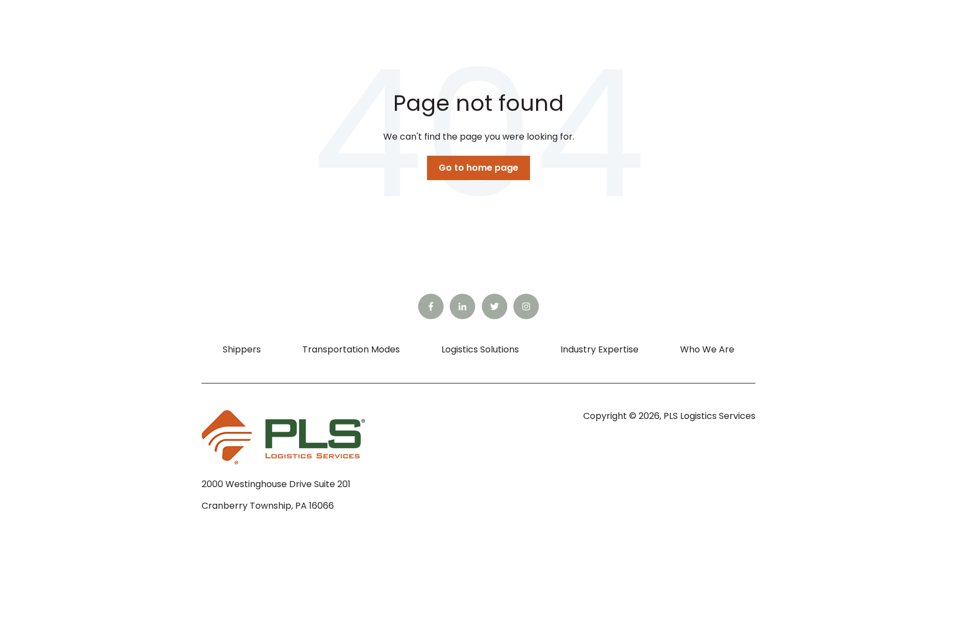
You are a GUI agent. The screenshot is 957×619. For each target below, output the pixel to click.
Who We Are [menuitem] (707, 349)
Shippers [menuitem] (242, 349)
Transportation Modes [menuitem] (351, 349)
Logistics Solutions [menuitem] (480, 349)
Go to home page (478, 167)
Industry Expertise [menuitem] (599, 349)
